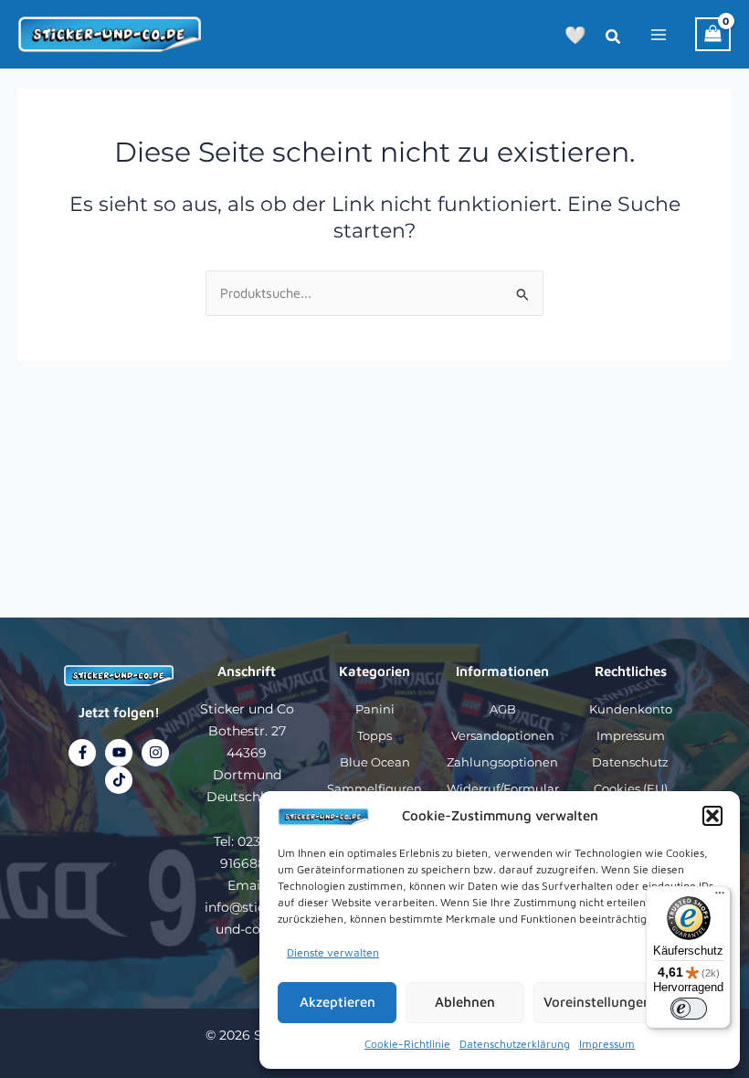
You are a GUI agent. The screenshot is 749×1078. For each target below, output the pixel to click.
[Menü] (720, 897)
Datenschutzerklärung (514, 1044)
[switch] (688, 1009)
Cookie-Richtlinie (407, 1044)
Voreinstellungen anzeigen (627, 1001)
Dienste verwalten (333, 952)
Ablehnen (465, 1001)
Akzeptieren (337, 1001)
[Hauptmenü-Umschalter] (658, 34)
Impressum (607, 1044)
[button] (712, 816)
